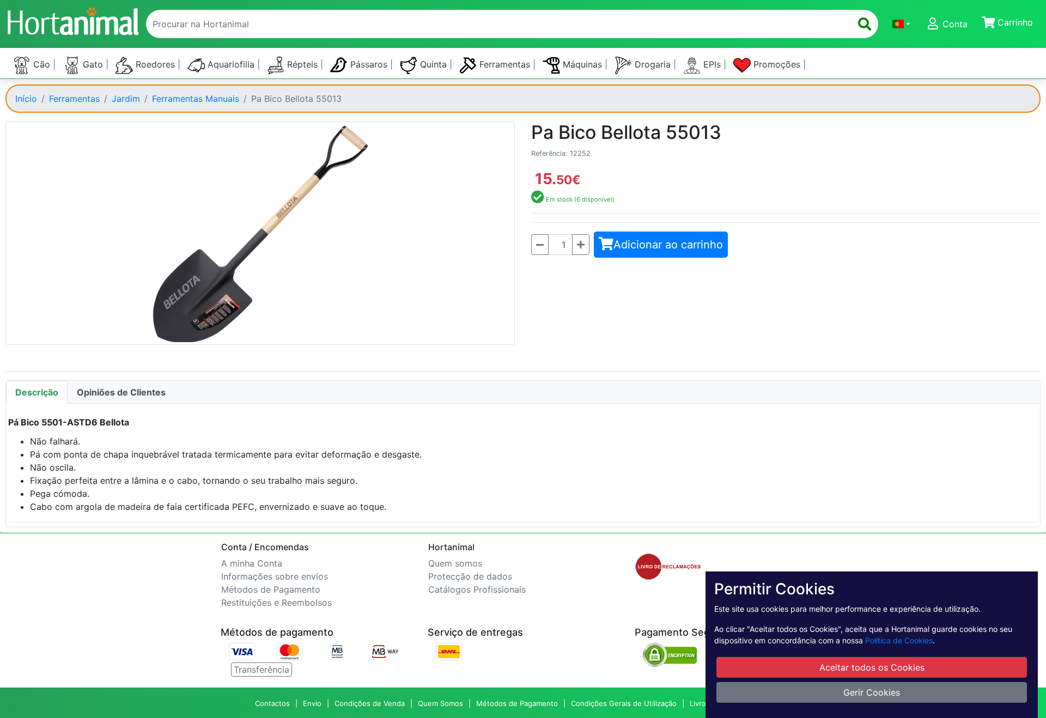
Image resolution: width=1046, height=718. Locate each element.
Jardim (126, 98)
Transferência (261, 669)
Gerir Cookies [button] (871, 692)
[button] (901, 24)
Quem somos (455, 563)
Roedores (155, 64)
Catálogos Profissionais (477, 589)
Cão (42, 64)
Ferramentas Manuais (195, 98)
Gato (93, 64)
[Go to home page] (72, 20)
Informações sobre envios (274, 576)
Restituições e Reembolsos (276, 602)
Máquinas (582, 64)
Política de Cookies (899, 640)
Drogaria (652, 64)
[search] (864, 24)
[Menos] (540, 244)
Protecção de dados (470, 576)
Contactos (272, 703)
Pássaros (369, 64)
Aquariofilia (231, 64)
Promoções (777, 64)
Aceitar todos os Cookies (872, 667)
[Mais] (580, 244)
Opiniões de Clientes (121, 392)
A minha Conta (251, 563)
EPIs (712, 64)
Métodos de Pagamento (270, 589)
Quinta (433, 64)
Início (26, 98)
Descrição (36, 392)
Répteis (302, 64)
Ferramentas (505, 64)
